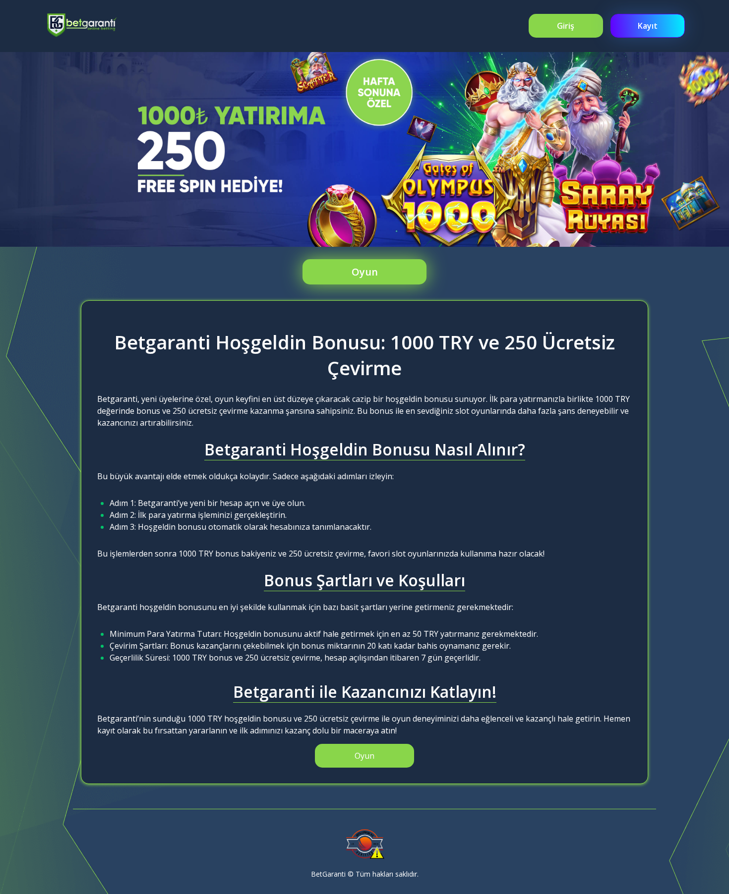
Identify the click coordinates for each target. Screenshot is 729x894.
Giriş (565, 25)
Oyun (365, 272)
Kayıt (648, 25)
